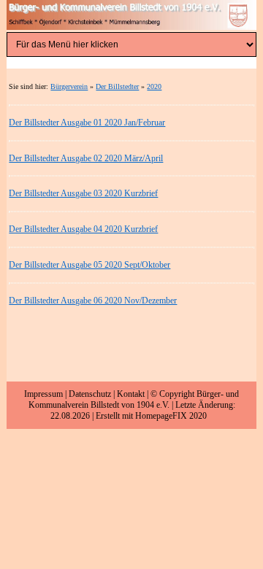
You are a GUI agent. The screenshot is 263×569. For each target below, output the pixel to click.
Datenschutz (90, 394)
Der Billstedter (117, 86)
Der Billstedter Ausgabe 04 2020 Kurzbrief (83, 229)
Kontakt (131, 394)
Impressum (43, 394)
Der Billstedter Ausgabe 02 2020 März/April (86, 158)
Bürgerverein (69, 86)
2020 (154, 86)
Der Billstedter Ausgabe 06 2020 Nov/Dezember (93, 300)
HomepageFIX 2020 (171, 416)
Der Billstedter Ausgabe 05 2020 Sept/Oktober (89, 265)
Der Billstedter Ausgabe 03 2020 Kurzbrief (83, 193)
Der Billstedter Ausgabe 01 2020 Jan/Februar (87, 122)
